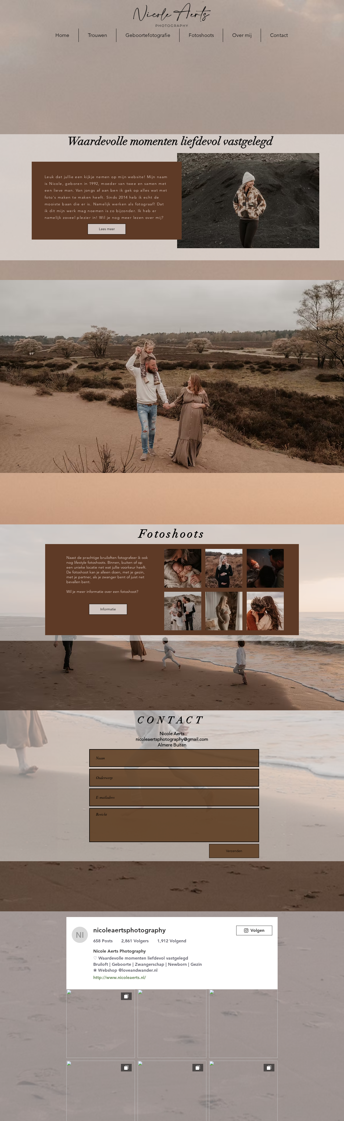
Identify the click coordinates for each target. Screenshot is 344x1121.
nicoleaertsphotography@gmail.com (172, 739)
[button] (182, 568)
